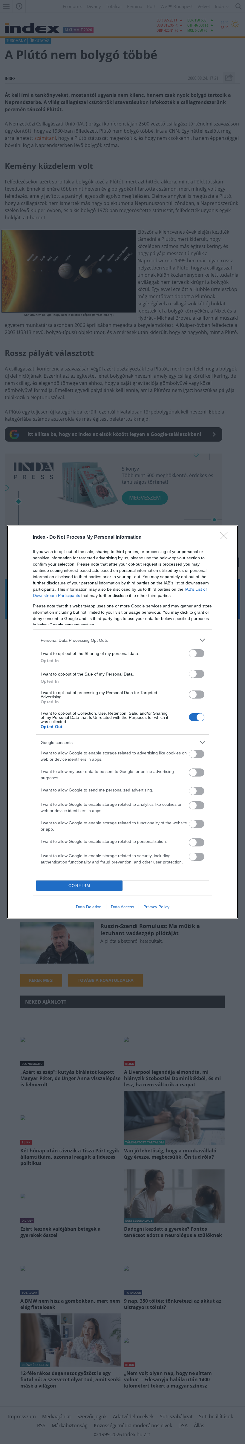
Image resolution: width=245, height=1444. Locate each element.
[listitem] (122, 640)
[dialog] (122, 722)
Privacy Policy (156, 906)
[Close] (226, 537)
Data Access (122, 906)
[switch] (196, 653)
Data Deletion (89, 906)
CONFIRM (79, 885)
